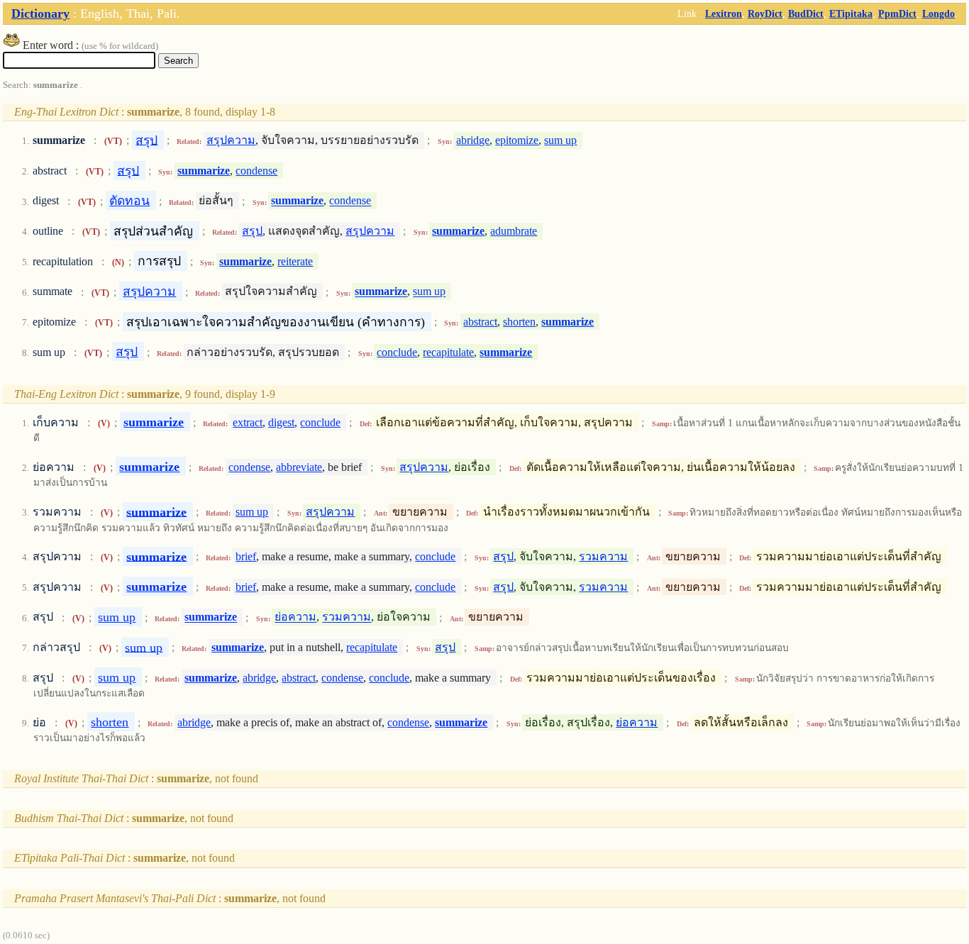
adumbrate (513, 231)
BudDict (806, 13)
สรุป (146, 140)
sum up (560, 140)
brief (246, 556)
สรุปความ (230, 140)
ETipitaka (851, 13)
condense (256, 171)
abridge (472, 140)
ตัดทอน (129, 201)
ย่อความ (295, 617)
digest (281, 422)
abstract (480, 322)
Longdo (938, 13)
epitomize (516, 140)
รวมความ (603, 556)
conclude (397, 352)
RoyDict (765, 13)
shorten (519, 322)
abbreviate (299, 467)
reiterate (295, 261)
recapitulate (448, 352)
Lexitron (723, 13)
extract (247, 422)
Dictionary (40, 13)
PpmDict (897, 13)
